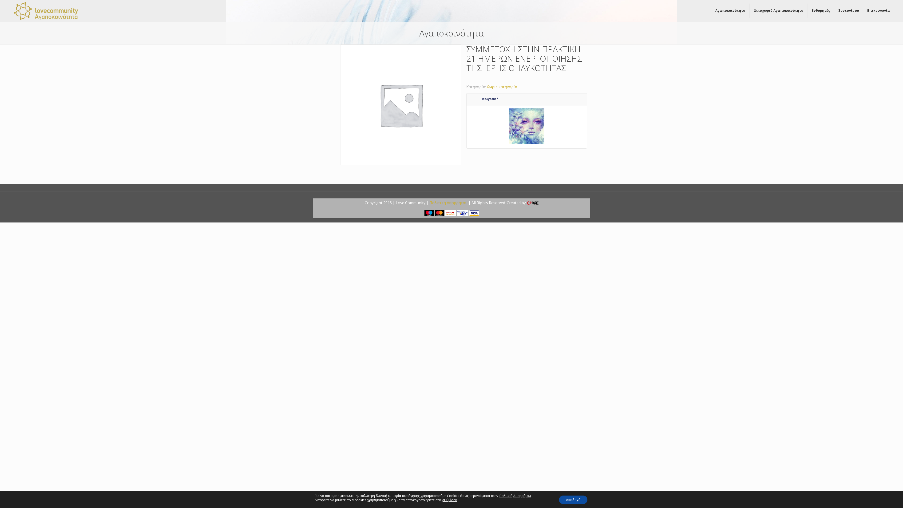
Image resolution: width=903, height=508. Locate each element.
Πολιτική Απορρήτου (448, 202)
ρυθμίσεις (449, 500)
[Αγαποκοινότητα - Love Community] (46, 10)
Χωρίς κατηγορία (502, 86)
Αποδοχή (573, 499)
